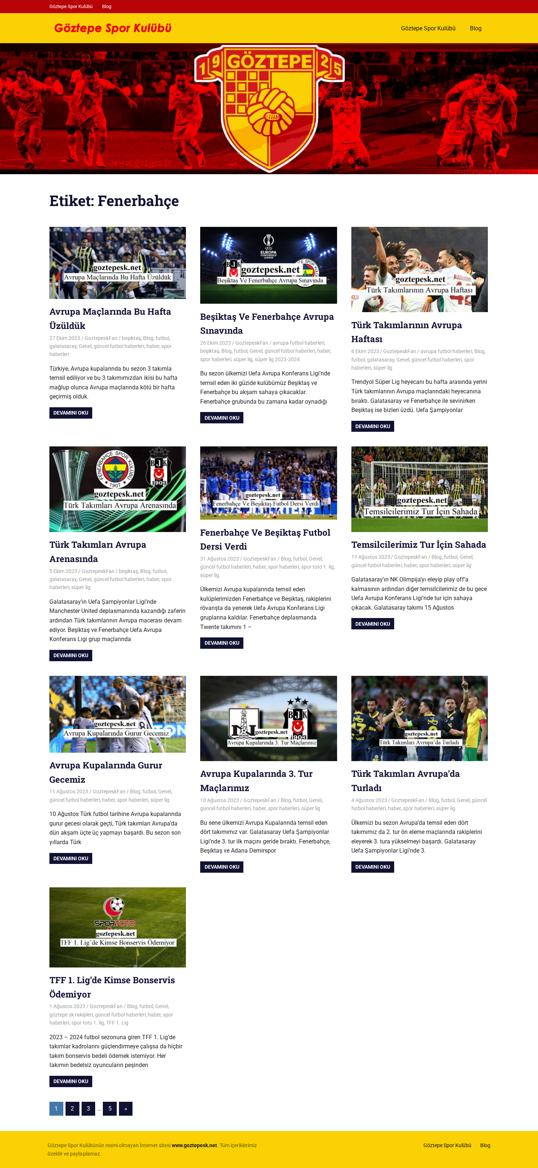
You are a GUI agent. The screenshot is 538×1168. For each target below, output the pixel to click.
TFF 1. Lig (117, 1023)
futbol (162, 338)
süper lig (243, 359)
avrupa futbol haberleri (298, 343)
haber (152, 346)
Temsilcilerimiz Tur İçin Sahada (418, 544)
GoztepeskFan (101, 338)
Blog (106, 6)
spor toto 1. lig (317, 567)
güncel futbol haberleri (119, 346)
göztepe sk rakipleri (71, 1015)
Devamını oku (70, 413)
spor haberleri (215, 359)
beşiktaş (131, 338)
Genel (85, 346)
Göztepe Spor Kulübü (71, 6)
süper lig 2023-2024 (277, 359)
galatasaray (62, 346)
